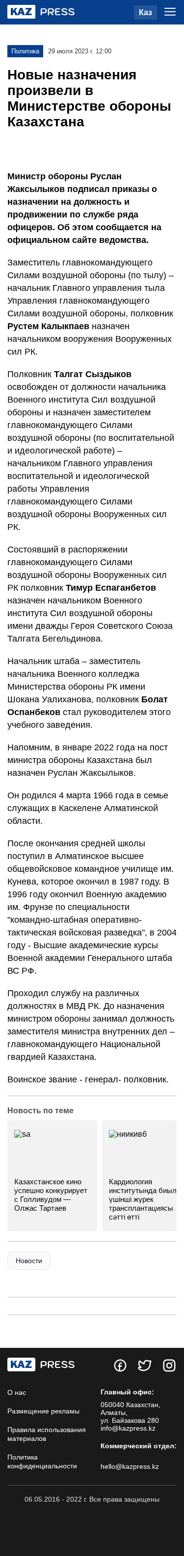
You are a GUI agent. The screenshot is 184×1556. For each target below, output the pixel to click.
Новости (29, 1261)
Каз (145, 12)
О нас (16, 1392)
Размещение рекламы (43, 1411)
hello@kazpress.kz (130, 1466)
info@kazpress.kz (128, 1428)
